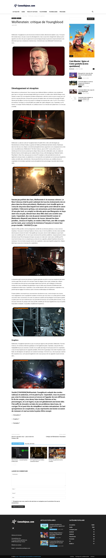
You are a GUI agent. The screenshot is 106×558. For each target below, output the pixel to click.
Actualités (16, 11)
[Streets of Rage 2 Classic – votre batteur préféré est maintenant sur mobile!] (44, 535)
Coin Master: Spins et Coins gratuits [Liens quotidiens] (79, 63)
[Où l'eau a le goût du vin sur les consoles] (57, 453)
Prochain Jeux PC (53, 529)
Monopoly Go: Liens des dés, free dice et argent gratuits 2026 (85, 75)
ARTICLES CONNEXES (17, 443)
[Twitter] (13, 528)
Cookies (72, 556)
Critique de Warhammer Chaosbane (56, 436)
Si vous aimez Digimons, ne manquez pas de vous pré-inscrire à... (56, 543)
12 (93, 68)
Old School (52, 537)
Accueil (13, 16)
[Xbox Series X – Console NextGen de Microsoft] (20, 453)
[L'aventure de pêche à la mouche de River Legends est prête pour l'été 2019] (44, 526)
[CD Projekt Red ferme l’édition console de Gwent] (38, 453)
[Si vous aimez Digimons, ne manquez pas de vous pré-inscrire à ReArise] (44, 543)
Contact (92, 556)
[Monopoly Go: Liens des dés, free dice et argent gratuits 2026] (73, 75)
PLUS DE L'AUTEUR (29, 443)
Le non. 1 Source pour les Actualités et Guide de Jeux (28, 556)
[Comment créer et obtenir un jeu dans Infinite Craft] (73, 98)
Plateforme (43, 11)
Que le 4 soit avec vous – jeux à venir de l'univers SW (23, 437)
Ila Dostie (71, 69)
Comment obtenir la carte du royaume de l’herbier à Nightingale (85, 83)
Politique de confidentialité (82, 556)
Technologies (53, 11)
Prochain (62, 11)
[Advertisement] (66, 5)
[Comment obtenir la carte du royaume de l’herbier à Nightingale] (73, 83)
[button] (92, 12)
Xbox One (25, 16)
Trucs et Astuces (32, 11)
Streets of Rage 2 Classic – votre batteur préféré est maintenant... (56, 534)
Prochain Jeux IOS (53, 546)
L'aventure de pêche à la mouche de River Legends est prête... (56, 526)
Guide (23, 11)
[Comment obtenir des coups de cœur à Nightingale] (73, 91)
